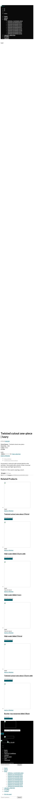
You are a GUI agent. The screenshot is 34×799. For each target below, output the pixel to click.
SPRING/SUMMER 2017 (15, 32)
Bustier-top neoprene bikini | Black (17, 714)
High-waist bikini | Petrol (13, 636)
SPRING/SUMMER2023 (15, 22)
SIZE (2, 452)
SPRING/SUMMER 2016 (15, 33)
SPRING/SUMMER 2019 (15, 29)
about (6, 752)
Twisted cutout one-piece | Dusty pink (18, 676)
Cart (5, 758)
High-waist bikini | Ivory (12, 595)
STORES (6, 789)
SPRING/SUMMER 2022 (15, 24)
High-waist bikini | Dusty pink (14, 554)
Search (19, 764)
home (5, 750)
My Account (8, 2)
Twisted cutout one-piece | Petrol (16, 514)
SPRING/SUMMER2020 (15, 27)
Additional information (11, 460)
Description (7, 459)
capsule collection (9, 788)
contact (6, 755)
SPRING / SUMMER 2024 (15, 21)
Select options (8, 519)
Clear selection (16, 454)
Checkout (7, 760)
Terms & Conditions (10, 753)
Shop (5, 771)
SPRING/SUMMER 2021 (15, 26)
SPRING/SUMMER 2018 (15, 30)
